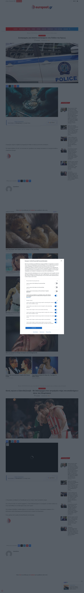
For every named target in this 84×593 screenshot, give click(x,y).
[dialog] (42, 296)
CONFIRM (34, 327)
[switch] (56, 283)
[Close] (62, 261)
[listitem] (42, 280)
